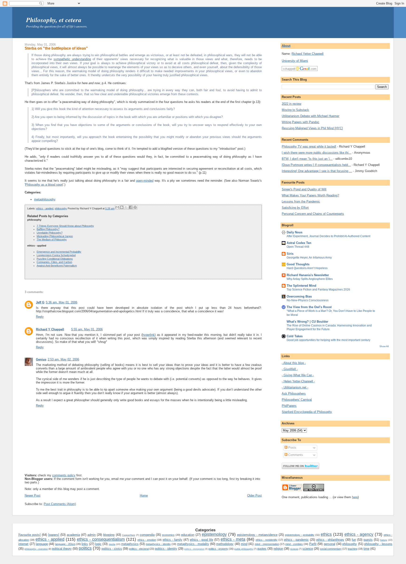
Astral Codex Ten (299, 243)
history (383, 540)
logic (98, 544)
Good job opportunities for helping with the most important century (328, 340)
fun (354, 539)
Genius (41, 359)
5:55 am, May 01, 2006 (87, 329)
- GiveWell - (290, 369)
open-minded (144, 180)
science (307, 548)
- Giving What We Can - (298, 375)
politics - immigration (194, 549)
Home (144, 495)
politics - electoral (139, 548)
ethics (326, 534)
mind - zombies (294, 544)
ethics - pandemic (296, 539)
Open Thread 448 (298, 246)
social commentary (331, 548)
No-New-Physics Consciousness (307, 300)
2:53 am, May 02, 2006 (63, 359)
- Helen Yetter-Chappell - (298, 381)
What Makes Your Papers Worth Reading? (310, 195)
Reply (40, 316)
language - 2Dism (65, 544)
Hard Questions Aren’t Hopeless (307, 268)
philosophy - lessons (378, 544)
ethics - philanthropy (330, 539)
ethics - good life (201, 539)
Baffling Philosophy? (48, 229)
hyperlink (148, 335)
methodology (225, 544)
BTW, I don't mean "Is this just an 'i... (307, 159)
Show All (384, 346)
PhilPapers (289, 405)
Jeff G (40, 302)
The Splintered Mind (301, 285)
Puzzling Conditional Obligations (55, 258)
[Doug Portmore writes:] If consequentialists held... (316, 165)
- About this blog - (294, 363)
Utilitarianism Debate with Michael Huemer (310, 116)
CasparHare (128, 535)
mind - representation (267, 544)
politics (85, 548)
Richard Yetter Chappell (308, 53)
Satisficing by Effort (295, 207)
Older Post (254, 495)
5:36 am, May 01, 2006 (61, 302)
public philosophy (243, 549)
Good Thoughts (298, 264)
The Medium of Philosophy (52, 239)
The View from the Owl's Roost (309, 307)
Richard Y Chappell (50, 329)
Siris (290, 253)
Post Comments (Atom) (60, 504)
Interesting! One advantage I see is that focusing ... (317, 171)
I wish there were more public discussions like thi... (316, 152)
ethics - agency (358, 534)
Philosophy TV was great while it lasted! (309, 146)
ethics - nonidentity (266, 539)
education (187, 535)
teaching (352, 548)
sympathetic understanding (72, 59)
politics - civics (112, 548)
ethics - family (172, 539)
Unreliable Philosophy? (49, 232)
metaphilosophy (44, 199)
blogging (108, 535)
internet (23, 544)
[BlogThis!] (121, 207)
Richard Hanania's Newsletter (308, 275)
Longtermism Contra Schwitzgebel (56, 255)
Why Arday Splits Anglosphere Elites (310, 279)
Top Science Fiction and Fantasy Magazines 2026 (318, 289)
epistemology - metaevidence (257, 535)
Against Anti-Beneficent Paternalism (57, 265)
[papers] (53, 535)
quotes (261, 548)
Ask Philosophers (294, 393)
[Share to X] (126, 207)
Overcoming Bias (299, 296)
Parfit (312, 544)
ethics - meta (233, 539)
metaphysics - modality (193, 544)
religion (278, 548)
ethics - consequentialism (101, 539)
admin (91, 535)
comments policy (63, 475)
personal (329, 544)
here (355, 497)
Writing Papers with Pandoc (300, 122)
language (42, 544)
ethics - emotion (146, 539)
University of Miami (295, 61)
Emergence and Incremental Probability (59, 251)
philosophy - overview (36, 549)
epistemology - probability (299, 534)
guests (368, 539)
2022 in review (291, 104)
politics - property (218, 548)
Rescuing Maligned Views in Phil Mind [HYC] (312, 128)
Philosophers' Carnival (297, 399)
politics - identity (166, 548)
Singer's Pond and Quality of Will (304, 189)
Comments (295, 455)
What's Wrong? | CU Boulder (307, 321)
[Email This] (117, 207)
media (112, 544)
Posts (291, 447)
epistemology (214, 534)
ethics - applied (44, 208)
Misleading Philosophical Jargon (55, 236)
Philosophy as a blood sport (44, 184)
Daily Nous (294, 232)
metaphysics (130, 544)
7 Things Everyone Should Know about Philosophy (65, 225)
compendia (147, 535)
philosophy (61, 208)
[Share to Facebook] (130, 207)
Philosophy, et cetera (54, 19)
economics (168, 534)
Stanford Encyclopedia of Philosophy (307, 412)
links (85, 544)
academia (73, 535)
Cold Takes (295, 336)
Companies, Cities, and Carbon (54, 262)
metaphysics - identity (158, 544)
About (286, 45)
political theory (62, 548)
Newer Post (32, 495)
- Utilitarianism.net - (295, 387)
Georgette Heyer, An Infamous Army (309, 257)
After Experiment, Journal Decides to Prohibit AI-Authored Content (328, 236)
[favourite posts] (29, 535)
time (366, 548)
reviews (294, 549)
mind (244, 544)
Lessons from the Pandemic (301, 201)
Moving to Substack (295, 110)
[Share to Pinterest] (135, 207)
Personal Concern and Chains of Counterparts (313, 213)
